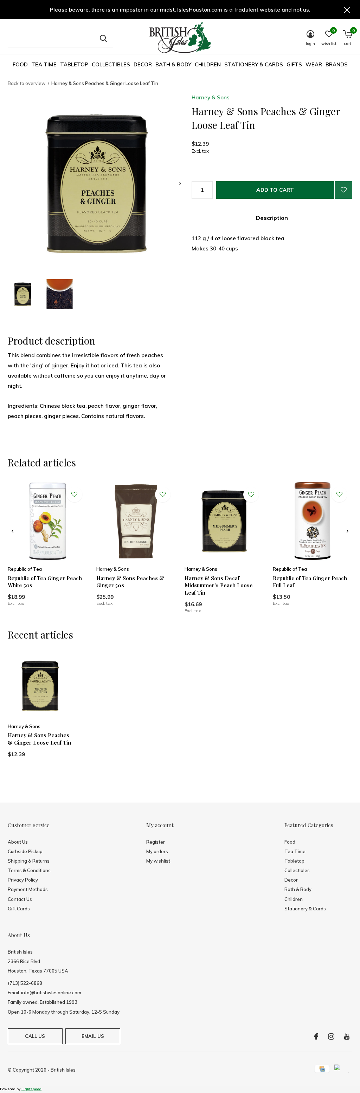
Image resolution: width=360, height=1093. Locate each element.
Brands (337, 64)
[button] (23, 294)
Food (20, 64)
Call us (35, 1036)
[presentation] (180, 183)
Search (103, 38)
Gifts (294, 64)
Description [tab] (272, 217)
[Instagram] (331, 1036)
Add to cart (275, 189)
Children (208, 64)
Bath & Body (173, 64)
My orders (157, 851)
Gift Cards (19, 908)
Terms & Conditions (29, 870)
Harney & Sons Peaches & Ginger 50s (130, 582)
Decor (143, 64)
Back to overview (26, 83)
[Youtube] (346, 1036)
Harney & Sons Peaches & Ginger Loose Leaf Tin (39, 739)
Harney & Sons (211, 97)
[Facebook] (316, 1036)
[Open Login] (343, 190)
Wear (314, 64)
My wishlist (158, 861)
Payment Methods (28, 889)
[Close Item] (347, 9)
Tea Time (44, 64)
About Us (18, 842)
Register (155, 842)
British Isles (63, 1070)
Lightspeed (31, 1089)
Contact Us (20, 899)
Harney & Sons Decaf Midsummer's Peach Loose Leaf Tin (219, 585)
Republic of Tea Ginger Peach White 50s (45, 582)
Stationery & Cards (253, 64)
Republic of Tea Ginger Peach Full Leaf (310, 582)
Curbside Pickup (25, 851)
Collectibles (111, 64)
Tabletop (74, 64)
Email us (93, 1036)
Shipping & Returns (29, 861)
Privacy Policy (23, 880)
